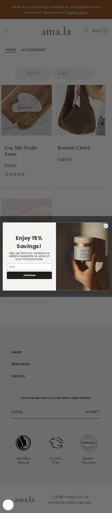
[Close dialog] (105, 225)
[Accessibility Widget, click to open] (8, 504)
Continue (29, 275)
